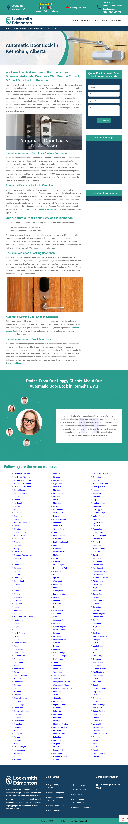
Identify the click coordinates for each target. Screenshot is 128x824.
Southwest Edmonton (22, 483)
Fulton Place (98, 617)
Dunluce (17, 587)
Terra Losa (57, 672)
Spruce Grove (19, 535)
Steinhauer (97, 558)
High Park (18, 604)
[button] (26, 442)
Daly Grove (97, 691)
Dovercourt (18, 584)
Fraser (16, 730)
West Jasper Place (61, 685)
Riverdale (57, 571)
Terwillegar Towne (100, 571)
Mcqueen (18, 630)
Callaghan (57, 737)
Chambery (18, 578)
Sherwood (57, 665)
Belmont (17, 688)
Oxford (16, 636)
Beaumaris (18, 552)
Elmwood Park (59, 552)
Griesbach (18, 597)
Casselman (18, 708)
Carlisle (17, 571)
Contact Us (115, 20)
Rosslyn (17, 646)
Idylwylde (96, 630)
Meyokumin (97, 721)
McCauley (57, 555)
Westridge (57, 691)
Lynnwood (57, 636)
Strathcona (97, 561)
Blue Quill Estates (60, 724)
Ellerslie (96, 610)
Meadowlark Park (60, 639)
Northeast (18, 503)
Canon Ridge (19, 704)
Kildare (17, 756)
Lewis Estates (59, 630)
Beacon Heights (20, 675)
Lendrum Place (99, 503)
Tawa (95, 747)
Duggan (56, 747)
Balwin (16, 672)
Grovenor (17, 600)
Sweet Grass (98, 565)
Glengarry (18, 734)
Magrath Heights (99, 513)
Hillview (96, 701)
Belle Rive (18, 678)
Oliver (55, 558)
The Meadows (98, 672)
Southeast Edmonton (22, 487)
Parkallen (96, 526)
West (16, 509)
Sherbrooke (18, 649)
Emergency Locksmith (82, 807)
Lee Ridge (97, 714)
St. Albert (18, 529)
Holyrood (96, 626)
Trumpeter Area (20, 656)
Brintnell (17, 701)
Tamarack (97, 665)
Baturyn (17, 548)
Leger (95, 500)
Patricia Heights (59, 652)
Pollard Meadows (100, 734)
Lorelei (17, 623)
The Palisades (20, 652)
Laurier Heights (59, 626)
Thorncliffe (57, 678)
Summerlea (58, 669)
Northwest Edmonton (22, 477)
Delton (55, 545)
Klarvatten (57, 480)
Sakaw (95, 740)
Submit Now (104, 120)
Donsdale (57, 604)
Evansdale (18, 724)
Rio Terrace (58, 659)
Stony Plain (18, 539)
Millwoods (18, 513)
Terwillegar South (100, 568)
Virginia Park (58, 529)
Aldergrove (57, 584)
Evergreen (18, 727)
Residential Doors (15, 363)
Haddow (96, 480)
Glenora (17, 594)
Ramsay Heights (99, 535)
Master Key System (56, 792)
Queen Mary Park (60, 568)
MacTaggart (97, 509)
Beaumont (18, 516)
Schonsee (57, 522)
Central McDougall (60, 542)
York (55, 532)
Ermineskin (57, 753)
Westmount (18, 662)
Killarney (56, 474)
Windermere (98, 581)
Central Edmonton (21, 490)
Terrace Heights (99, 669)
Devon (16, 519)
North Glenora (19, 633)
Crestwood (57, 597)
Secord (56, 662)
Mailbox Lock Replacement (78, 801)
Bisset (95, 685)
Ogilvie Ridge (98, 522)
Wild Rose (97, 682)
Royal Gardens (99, 548)
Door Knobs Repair (56, 810)
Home (75, 20)
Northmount (58, 509)
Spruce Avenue (59, 578)
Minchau (96, 730)
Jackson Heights (99, 704)
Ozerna (56, 516)
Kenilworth (97, 633)
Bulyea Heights (59, 734)
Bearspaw (57, 708)
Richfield (96, 737)
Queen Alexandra (100, 532)
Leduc (16, 526)
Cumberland (19, 581)
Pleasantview (98, 529)
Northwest (18, 500)
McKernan (97, 519)
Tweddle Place (99, 753)
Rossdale (57, 574)
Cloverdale (97, 607)
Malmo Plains (98, 516)
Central (17, 506)
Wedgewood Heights (61, 682)
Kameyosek (97, 708)
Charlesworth (98, 600)
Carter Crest (58, 740)
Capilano (96, 597)
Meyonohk (97, 724)
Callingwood (58, 591)
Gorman (17, 737)
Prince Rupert (58, 565)
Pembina (17, 639)
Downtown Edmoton (22, 474)
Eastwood (57, 548)
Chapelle (56, 743)
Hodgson (96, 490)
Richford (96, 542)
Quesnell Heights (60, 656)
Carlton (17, 574)
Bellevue (17, 685)
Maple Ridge (98, 646)
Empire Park (58, 750)
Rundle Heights (59, 519)
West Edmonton (20, 493)
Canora (17, 565)
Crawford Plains (99, 688)
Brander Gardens (60, 727)
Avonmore (97, 591)
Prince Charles (20, 643)
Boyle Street (58, 539)
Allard (55, 695)
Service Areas (100, 20)
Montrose (57, 503)
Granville (56, 617)
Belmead (56, 587)
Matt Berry (57, 487)
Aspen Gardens (59, 704)
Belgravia (57, 711)
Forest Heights (99, 613)
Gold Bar (96, 620)
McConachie (58, 493)
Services (85, 20)
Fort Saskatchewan (22, 522)
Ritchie (96, 652)
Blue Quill (57, 721)
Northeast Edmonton (22, 480)
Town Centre (98, 675)
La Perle (56, 623)
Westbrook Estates (100, 578)
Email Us (104, 784)
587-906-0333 (112, 12)
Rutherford (97, 552)
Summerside (98, 662)
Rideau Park (98, 545)
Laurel (95, 643)
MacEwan (97, 506)
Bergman (17, 695)
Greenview (97, 698)
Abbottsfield (19, 669)
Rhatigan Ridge (99, 539)
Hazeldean (97, 623)
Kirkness (56, 477)
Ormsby (56, 646)
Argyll (95, 587)
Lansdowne (97, 496)
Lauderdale (18, 620)
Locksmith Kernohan (62, 821)
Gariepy (56, 607)
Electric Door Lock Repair (55, 799)
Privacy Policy (79, 785)
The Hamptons (59, 675)
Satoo (95, 743)
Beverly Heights (20, 698)
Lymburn (56, 633)
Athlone (17, 542)
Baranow (17, 545)
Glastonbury (58, 610)
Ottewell (96, 649)
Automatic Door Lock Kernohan (46, 28)
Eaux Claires (19, 721)
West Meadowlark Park (62, 688)
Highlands (18, 743)
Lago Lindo (57, 483)
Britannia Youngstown (23, 555)
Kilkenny (17, 760)
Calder (16, 561)
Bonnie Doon (98, 594)
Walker (95, 678)
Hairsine (17, 740)
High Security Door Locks (56, 786)
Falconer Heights (60, 756)
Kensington (18, 613)
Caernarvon (18, 558)
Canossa (17, 568)
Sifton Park (57, 526)
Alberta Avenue (59, 535)
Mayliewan (57, 490)
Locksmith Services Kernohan (22, 28)
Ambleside (57, 701)
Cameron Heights (60, 594)
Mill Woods (18, 496)
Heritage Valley (99, 487)
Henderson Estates (100, 483)
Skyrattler (97, 555)
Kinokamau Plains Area (23, 617)
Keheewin (97, 493)
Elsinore (17, 591)
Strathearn (97, 659)
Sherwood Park (20, 532)
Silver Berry (97, 656)
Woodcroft (18, 665)
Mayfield (17, 626)
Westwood (57, 581)
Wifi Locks (77, 794)
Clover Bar (97, 604)
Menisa (96, 717)
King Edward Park (100, 636)
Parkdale (56, 561)
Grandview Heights (100, 474)
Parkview (57, 649)
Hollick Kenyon (20, 747)
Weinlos (96, 756)
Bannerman (18, 682)
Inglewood (18, 610)
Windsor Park (98, 584)
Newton (56, 506)
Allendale (57, 698)
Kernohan (18, 753)
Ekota (95, 695)
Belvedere (18, 691)
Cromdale (18, 714)
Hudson (17, 607)
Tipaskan (96, 750)
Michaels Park (98, 727)
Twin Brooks (98, 574)
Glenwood (57, 613)
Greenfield (97, 477)
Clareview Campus (21, 711)
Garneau (56, 760)
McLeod (56, 496)
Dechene (56, 600)
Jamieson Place (59, 620)
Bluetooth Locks (80, 790)
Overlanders (58, 513)
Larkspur (96, 639)
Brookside (57, 730)
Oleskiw (56, 643)
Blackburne (57, 714)
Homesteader (19, 750)
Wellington (18, 659)
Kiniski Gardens (99, 711)
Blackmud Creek (59, 717)
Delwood (17, 717)
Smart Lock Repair (56, 805)
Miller (55, 500)
